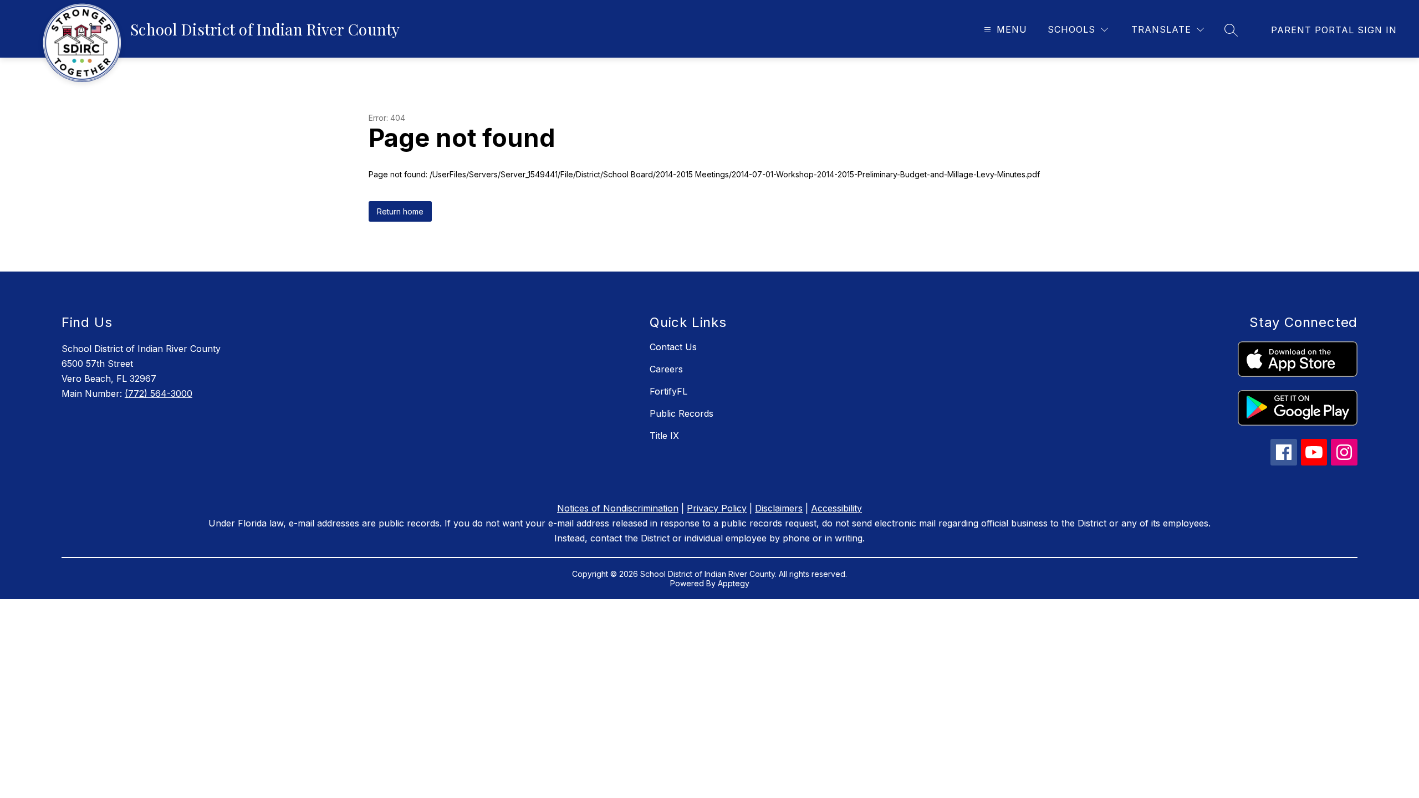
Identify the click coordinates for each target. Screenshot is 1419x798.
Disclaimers (779, 508)
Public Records (681, 413)
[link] (1334, 30)
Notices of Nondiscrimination (617, 508)
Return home (400, 211)
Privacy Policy (717, 508)
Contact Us (673, 346)
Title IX (664, 435)
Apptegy (733, 583)
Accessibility (836, 508)
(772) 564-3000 (158, 393)
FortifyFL (668, 391)
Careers (666, 369)
